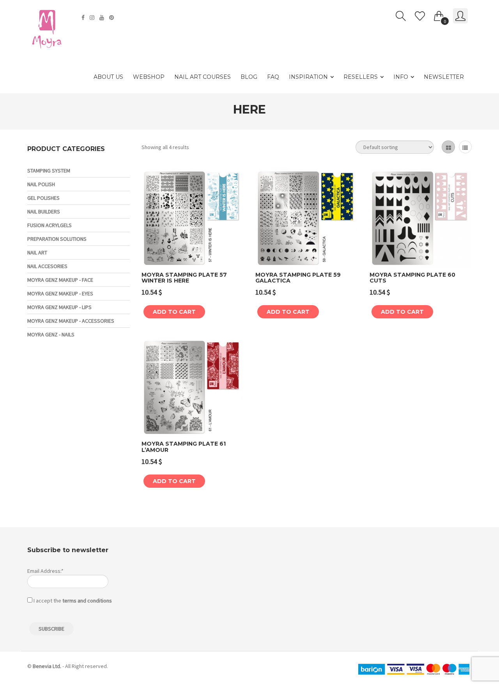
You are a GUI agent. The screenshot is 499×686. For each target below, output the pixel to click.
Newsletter (444, 76)
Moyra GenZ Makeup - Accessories (70, 320)
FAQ (273, 76)
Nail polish (41, 184)
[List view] (465, 146)
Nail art (37, 252)
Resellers (360, 76)
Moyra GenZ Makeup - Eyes (60, 293)
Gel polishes (43, 197)
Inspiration (308, 76)
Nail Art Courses (202, 76)
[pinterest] (112, 17)
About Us (108, 76)
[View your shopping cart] (439, 14)
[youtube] (102, 17)
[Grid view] (448, 146)
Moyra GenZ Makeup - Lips (59, 307)
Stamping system (48, 170)
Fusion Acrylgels (49, 225)
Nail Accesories (47, 266)
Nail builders (43, 211)
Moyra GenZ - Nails (50, 334)
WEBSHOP (149, 76)
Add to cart (174, 311)
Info (400, 76)
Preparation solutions (57, 238)
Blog (249, 76)
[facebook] (84, 17)
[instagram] (93, 17)
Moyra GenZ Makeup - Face (60, 279)
